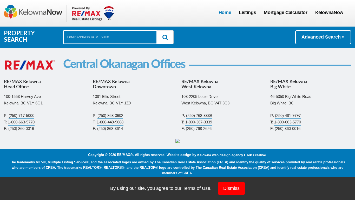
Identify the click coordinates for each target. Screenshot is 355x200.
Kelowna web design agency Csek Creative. (232, 155)
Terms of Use (196, 188)
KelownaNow (329, 12)
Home (225, 12)
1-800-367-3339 (198, 122)
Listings (247, 12)
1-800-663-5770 (21, 122)
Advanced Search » (323, 37)
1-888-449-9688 (110, 122)
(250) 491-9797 (288, 115)
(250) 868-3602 (110, 115)
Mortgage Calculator (285, 12)
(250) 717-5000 (21, 115)
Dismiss (231, 188)
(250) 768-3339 (199, 115)
